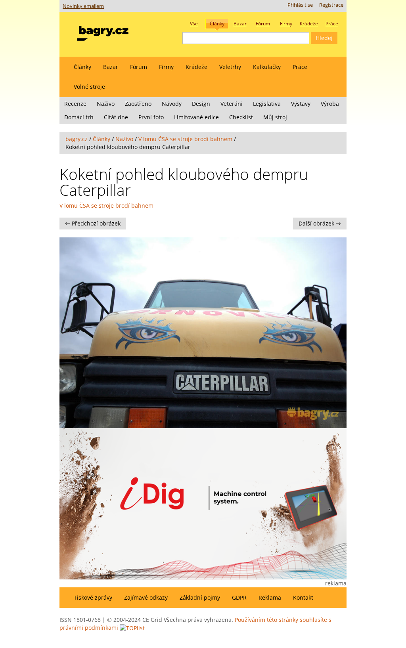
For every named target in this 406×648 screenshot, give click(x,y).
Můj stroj (275, 117)
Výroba (330, 103)
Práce (300, 67)
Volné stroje (89, 86)
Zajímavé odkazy (146, 597)
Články (82, 67)
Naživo (106, 103)
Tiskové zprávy (93, 597)
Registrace (331, 5)
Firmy (166, 67)
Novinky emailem (83, 6)
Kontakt (303, 597)
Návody (172, 103)
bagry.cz (76, 139)
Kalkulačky (267, 67)
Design (201, 103)
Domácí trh (79, 117)
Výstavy (300, 103)
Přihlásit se (300, 5)
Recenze (75, 103)
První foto (151, 117)
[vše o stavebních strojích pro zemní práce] (102, 31)
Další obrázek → (320, 223)
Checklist (241, 117)
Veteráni (231, 103)
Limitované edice (196, 117)
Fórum (138, 67)
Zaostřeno (138, 103)
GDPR (239, 597)
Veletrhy (230, 67)
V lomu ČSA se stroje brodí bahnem (185, 139)
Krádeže (196, 67)
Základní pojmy (200, 597)
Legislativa (267, 103)
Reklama (270, 597)
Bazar (110, 67)
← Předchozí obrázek (93, 223)
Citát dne (116, 117)
